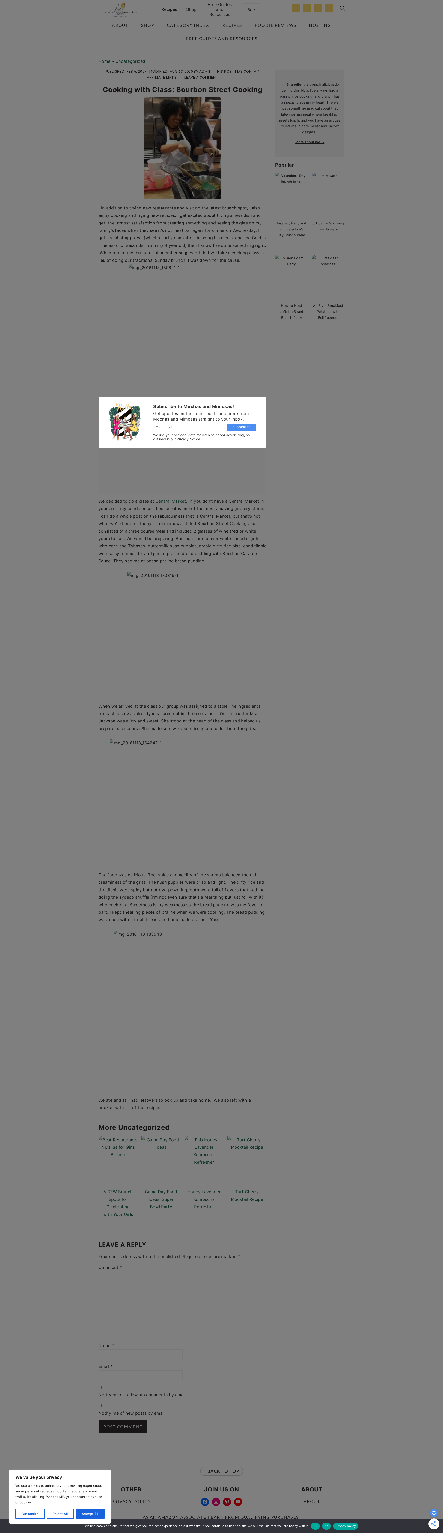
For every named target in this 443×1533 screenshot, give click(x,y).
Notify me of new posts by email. (132, 1413)
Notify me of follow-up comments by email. (143, 1394)
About (312, 1501)
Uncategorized (130, 61)
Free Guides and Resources (220, 9)
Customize (30, 1514)
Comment (110, 1267)
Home (104, 61)
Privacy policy (345, 1526)
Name (106, 1345)
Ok (315, 1526)
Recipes (169, 9)
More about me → (309, 142)
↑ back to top (221, 1471)
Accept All (90, 1514)
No (326, 1526)
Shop (191, 9)
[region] (60, 1497)
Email (106, 1366)
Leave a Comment (201, 77)
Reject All (60, 1514)
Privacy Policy (131, 1501)
